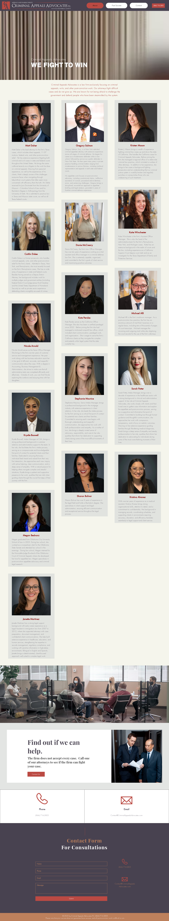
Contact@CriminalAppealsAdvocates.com (127, 815)
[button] (158, 5)
